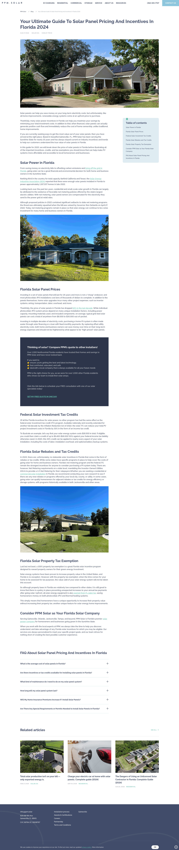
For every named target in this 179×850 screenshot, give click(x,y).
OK (155, 847)
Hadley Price (47, 33)
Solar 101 (35, 33)
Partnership (58, 822)
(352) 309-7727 (153, 3)
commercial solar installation (33, 474)
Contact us (170, 3)
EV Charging (49, 3)
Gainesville (82, 812)
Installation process (61, 812)
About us (109, 3)
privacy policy (86, 847)
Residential (62, 3)
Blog (32, 11)
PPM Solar (23, 11)
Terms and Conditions (62, 825)
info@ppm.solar (26, 812)
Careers (57, 818)
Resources (121, 3)
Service (98, 3)
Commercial (76, 3)
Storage (88, 3)
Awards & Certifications (63, 815)
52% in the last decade (83, 308)
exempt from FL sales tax (85, 593)
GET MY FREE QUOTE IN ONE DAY (42, 397)
